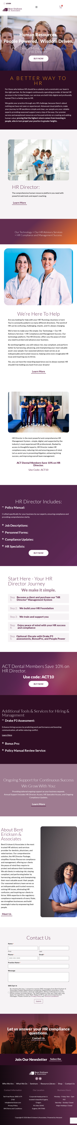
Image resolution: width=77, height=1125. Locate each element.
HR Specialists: (15, 546)
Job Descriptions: (16, 525)
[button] (36, 7)
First (9, 951)
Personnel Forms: (16, 532)
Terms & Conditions (52, 996)
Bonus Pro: (12, 743)
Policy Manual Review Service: (25, 750)
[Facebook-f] (36, 1078)
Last (40, 951)
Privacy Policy (36, 996)
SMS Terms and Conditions (13, 1108)
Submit (38, 1001)
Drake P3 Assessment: (20, 720)
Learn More (7, 735)
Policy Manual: (15, 507)
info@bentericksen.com (13, 1102)
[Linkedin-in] (40, 1078)
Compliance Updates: (19, 539)
